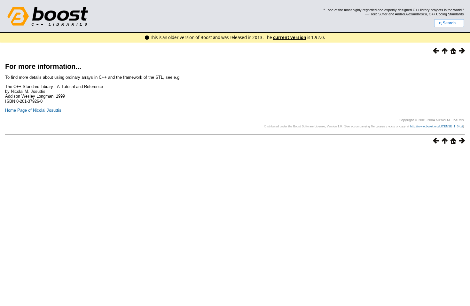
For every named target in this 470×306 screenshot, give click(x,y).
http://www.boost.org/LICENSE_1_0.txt (436, 126)
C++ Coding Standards (446, 14)
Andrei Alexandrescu (411, 14)
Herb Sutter (379, 14)
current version (289, 37)
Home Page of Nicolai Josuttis (33, 110)
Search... (451, 23)
